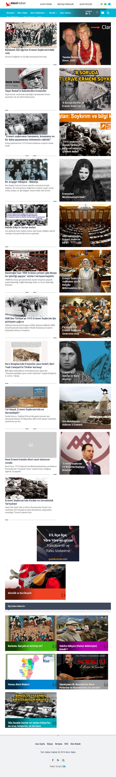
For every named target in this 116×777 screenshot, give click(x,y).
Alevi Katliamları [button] (37, 13)
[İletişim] (102, 13)
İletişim (58, 744)
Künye (50, 744)
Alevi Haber (22, 13)
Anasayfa (10, 13)
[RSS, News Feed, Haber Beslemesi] (58, 760)
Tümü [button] (39, 17)
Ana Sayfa (40, 744)
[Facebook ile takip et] (52, 760)
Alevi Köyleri (29, 17)
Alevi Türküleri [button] (13, 17)
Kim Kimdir (76, 744)
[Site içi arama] (108, 13)
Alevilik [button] (52, 13)
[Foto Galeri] (109, 4)
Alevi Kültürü (65, 13)
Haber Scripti (56, 766)
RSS (66, 744)
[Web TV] (105, 4)
